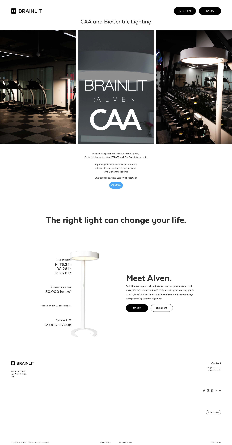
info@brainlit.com (214, 368)
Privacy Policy (105, 442)
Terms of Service (125, 442)
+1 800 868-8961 (214, 370)
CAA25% (115, 184)
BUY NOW (137, 308)
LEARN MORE (161, 308)
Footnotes (214, 412)
